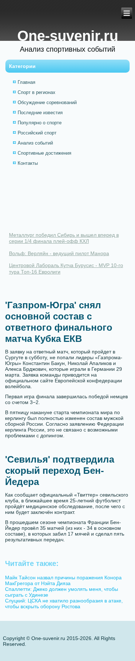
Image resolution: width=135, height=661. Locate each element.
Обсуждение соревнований (47, 102)
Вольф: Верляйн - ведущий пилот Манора (59, 253)
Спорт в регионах (36, 92)
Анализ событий (35, 143)
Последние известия (40, 112)
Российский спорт (37, 133)
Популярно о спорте (40, 122)
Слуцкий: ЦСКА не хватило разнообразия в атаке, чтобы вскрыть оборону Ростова (64, 603)
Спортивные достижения (44, 153)
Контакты (28, 163)
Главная (26, 82)
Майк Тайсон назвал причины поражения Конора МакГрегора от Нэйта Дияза (63, 580)
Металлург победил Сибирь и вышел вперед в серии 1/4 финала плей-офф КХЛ (64, 238)
